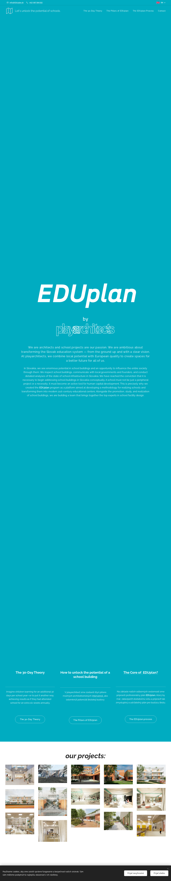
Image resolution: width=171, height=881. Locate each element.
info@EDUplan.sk (17, 2)
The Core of (132, 672)
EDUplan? (150, 672)
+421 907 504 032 (35, 2)
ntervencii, (98, 695)
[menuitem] (93, 10)
